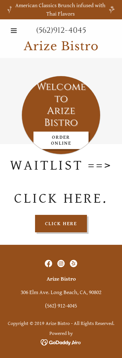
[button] (15, 30)
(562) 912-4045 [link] (61, 305)
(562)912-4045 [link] (61, 30)
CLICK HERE (61, 224)
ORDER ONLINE (61, 140)
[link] (61, 46)
